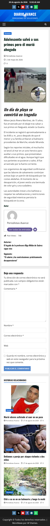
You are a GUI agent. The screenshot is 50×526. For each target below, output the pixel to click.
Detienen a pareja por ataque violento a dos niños (24, 458)
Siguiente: (23, 257)
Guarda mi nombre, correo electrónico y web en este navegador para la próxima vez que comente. (26, 359)
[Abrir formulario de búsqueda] (46, 24)
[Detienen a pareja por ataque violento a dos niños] (25, 439)
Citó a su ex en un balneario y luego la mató (24, 499)
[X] (18, 7)
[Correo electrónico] (35, 229)
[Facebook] (27, 7)
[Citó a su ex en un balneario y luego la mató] (25, 481)
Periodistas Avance (14, 56)
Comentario (10, 288)
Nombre (9, 325)
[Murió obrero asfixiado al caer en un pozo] (25, 399)
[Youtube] (23, 7)
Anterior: (23, 245)
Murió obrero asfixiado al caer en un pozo (23, 417)
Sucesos (8, 33)
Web (6, 345)
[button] (4, 24)
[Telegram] (31, 7)
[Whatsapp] (36, 7)
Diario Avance (25, 14)
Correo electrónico (14, 335)
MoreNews (17, 523)
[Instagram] (14, 7)
